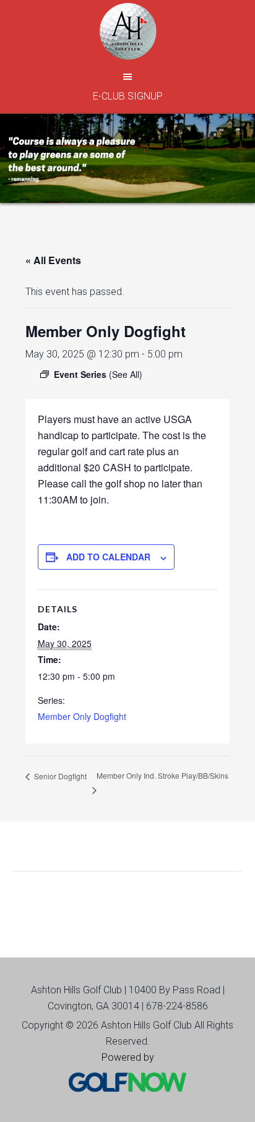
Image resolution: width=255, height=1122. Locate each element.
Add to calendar (108, 556)
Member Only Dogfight (82, 716)
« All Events (53, 260)
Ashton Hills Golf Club (127, 31)
